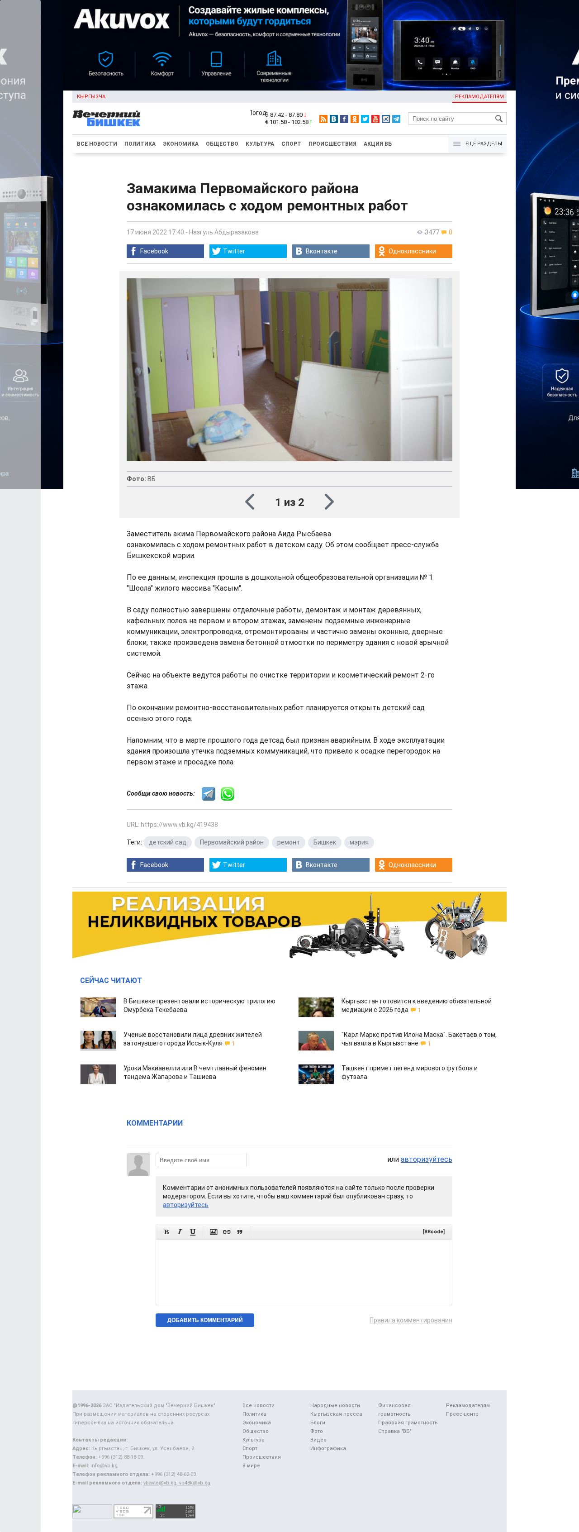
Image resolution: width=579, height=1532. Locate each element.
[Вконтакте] (334, 119)
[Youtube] (375, 119)
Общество (222, 144)
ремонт (288, 842)
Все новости (97, 144)
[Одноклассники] (355, 119)
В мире (251, 1466)
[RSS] (323, 119)
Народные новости (335, 1405)
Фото (316, 1431)
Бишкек (324, 842)
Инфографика (328, 1448)
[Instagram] (386, 119)
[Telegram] (396, 119)
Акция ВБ (378, 144)
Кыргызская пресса (336, 1414)
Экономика (181, 144)
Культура (260, 144)
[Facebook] (344, 119)
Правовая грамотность (408, 1423)
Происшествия (332, 144)
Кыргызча (91, 97)
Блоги (317, 1423)
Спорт (291, 144)
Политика (140, 144)
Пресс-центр (462, 1414)
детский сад (167, 842)
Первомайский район (232, 842)
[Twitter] (365, 119)
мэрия (359, 842)
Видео (318, 1440)
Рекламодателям (479, 97)
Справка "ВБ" (395, 1431)
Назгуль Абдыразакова (224, 232)
